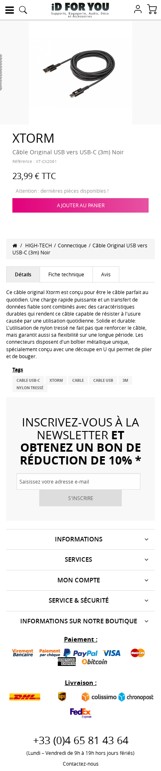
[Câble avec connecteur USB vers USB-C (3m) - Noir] (80, 72)
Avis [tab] (106, 274)
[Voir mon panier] (152, 10)
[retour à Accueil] (14, 245)
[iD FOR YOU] (80, 6)
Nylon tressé (30, 387)
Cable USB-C (28, 380)
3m (125, 380)
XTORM (56, 380)
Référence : (23, 161)
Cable (78, 380)
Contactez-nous (81, 763)
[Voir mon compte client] (138, 10)
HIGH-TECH (38, 245)
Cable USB (103, 380)
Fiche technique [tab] (66, 274)
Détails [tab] (23, 274)
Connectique (72, 245)
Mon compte (78, 580)
